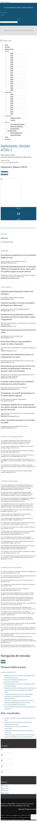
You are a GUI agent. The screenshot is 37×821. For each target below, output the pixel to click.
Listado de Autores (15, 135)
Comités (12, 120)
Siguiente (3, 662)
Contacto (7, 139)
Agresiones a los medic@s (11, 681)
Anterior (3, 660)
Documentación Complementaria (13, 129)
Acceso (19, 19)
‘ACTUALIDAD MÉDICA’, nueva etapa (14, 704)
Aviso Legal (21, 809)
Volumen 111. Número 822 (8, 672)
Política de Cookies (31, 809)
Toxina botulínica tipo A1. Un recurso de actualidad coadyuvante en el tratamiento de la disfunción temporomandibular (18, 696)
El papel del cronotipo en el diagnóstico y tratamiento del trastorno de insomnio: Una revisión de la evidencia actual (20, 690)
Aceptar (27, 819)
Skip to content (5, 2)
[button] (4, 171)
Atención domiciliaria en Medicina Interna (15, 679)
